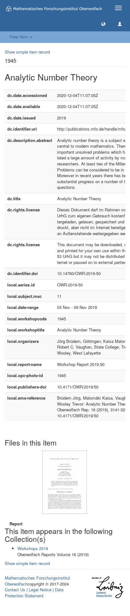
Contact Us (15, 590)
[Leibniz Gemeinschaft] (107, 587)
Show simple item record (27, 52)
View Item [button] (19, 37)
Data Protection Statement (34, 593)
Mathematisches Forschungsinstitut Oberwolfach (37, 581)
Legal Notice (40, 590)
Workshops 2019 (32, 548)
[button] (103, 23)
